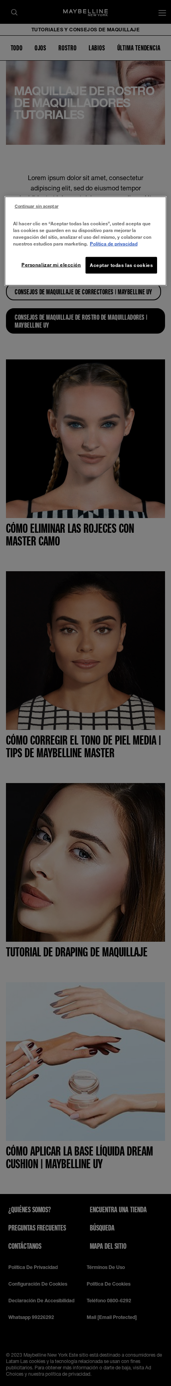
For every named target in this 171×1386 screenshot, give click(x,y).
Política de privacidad (114, 243)
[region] (85, 241)
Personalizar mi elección (51, 264)
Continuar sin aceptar (36, 206)
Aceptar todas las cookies (121, 265)
